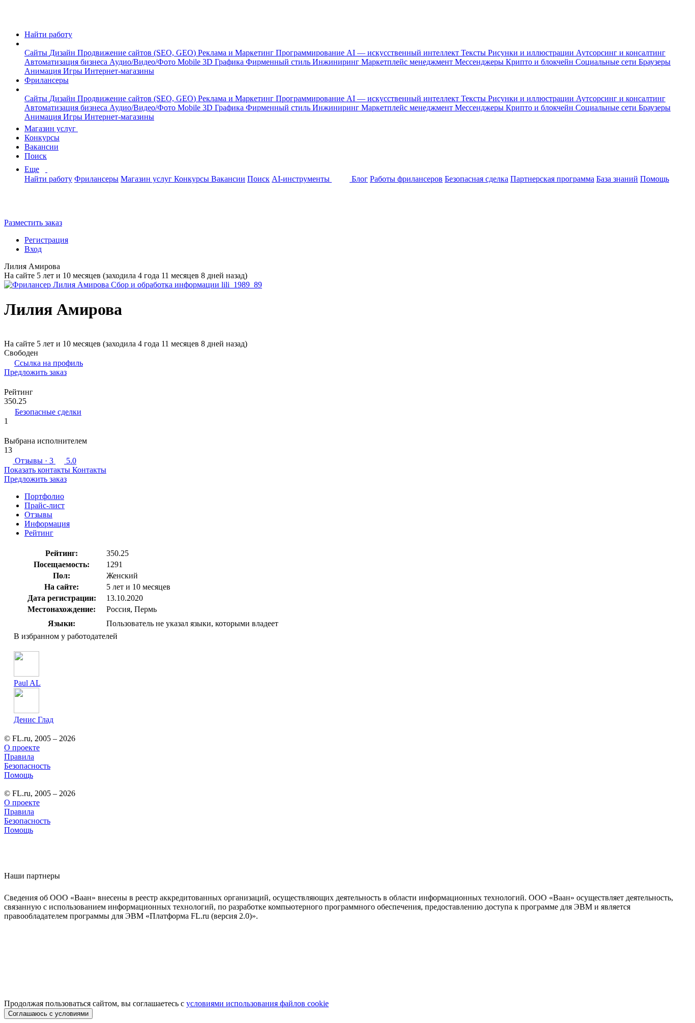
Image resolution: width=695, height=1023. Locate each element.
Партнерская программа (552, 178)
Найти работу (48, 34)
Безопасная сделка (476, 178)
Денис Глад (33, 719)
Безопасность (27, 766)
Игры (73, 71)
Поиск (35, 156)
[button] (27, 43)
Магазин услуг (51, 128)
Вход (33, 249)
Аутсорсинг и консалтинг (620, 52)
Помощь (654, 178)
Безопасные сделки (48, 411)
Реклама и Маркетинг (237, 52)
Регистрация (46, 240)
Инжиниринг (336, 61)
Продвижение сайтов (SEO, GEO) (137, 52)
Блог (360, 178)
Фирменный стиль (279, 61)
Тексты (474, 52)
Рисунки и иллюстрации (532, 52)
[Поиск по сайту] (32, 205)
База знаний (617, 178)
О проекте (22, 747)
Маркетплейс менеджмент (408, 61)
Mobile (190, 61)
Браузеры (655, 61)
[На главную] (13, 17)
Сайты (36, 52)
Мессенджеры (480, 61)
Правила (19, 756)
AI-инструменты (302, 178)
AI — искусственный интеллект (403, 52)
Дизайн (63, 52)
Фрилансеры (46, 80)
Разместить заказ (33, 222)
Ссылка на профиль (48, 363)
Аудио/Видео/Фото (143, 61)
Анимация (43, 71)
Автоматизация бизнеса (66, 61)
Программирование (311, 52)
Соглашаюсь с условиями (48, 1013)
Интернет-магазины (119, 71)
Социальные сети (607, 61)
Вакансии (41, 146)
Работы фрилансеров (406, 178)
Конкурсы (42, 137)
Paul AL (27, 683)
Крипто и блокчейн (540, 61)
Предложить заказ (35, 372)
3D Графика (224, 61)
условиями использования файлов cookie (257, 1003)
